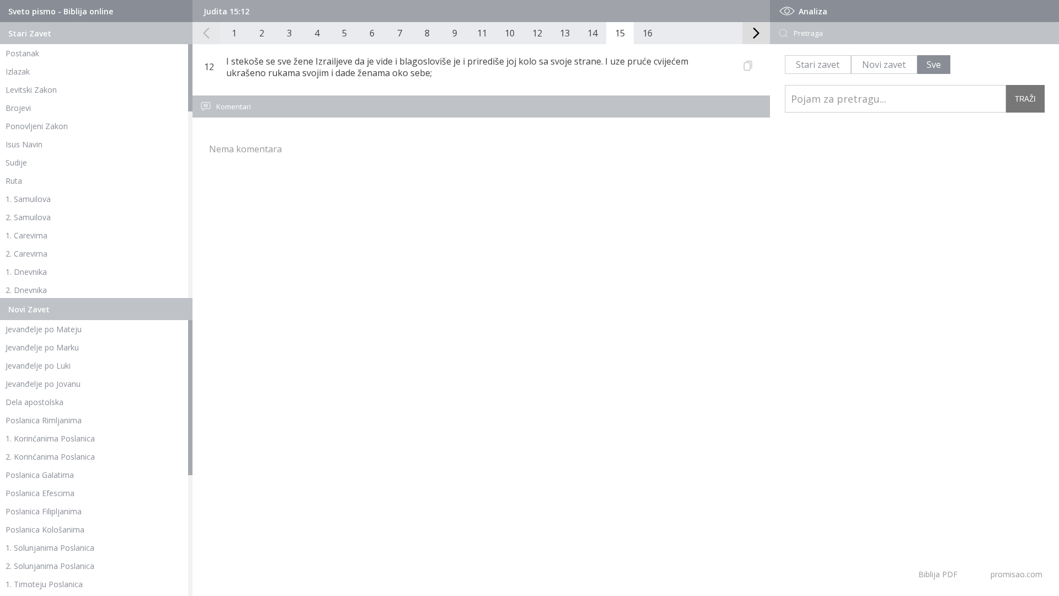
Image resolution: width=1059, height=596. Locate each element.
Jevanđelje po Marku (42, 347)
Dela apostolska (34, 402)
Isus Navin (24, 144)
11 (482, 33)
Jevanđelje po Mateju (44, 329)
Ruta (14, 180)
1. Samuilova (28, 199)
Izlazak (18, 71)
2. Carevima (26, 253)
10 (510, 33)
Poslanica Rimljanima (44, 420)
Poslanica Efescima (40, 493)
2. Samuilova (28, 217)
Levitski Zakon (31, 89)
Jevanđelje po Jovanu (43, 384)
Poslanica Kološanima (45, 529)
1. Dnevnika (26, 272)
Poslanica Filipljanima (44, 511)
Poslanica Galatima (40, 475)
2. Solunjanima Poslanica (50, 566)
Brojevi (18, 108)
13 (565, 33)
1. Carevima (26, 235)
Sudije (16, 162)
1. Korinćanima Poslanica (50, 438)
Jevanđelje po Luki (38, 365)
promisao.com (1016, 574)
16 (647, 33)
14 (592, 33)
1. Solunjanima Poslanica (50, 547)
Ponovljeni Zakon (37, 126)
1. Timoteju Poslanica (44, 584)
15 (620, 33)
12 (537, 33)
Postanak (22, 53)
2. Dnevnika (26, 290)
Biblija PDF (938, 574)
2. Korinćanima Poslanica (50, 456)
